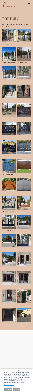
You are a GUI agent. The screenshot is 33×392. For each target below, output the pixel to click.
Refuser (16, 389)
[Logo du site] (9, 4)
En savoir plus (9, 385)
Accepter (8, 389)
